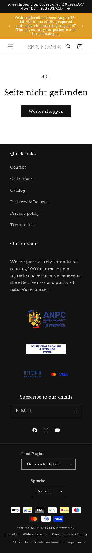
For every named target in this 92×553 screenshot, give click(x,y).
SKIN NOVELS (43, 528)
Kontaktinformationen (43, 542)
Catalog (17, 190)
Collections (21, 178)
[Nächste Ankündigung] (82, 25)
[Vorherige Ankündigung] (9, 25)
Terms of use (23, 225)
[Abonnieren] (76, 411)
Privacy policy (24, 213)
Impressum (75, 542)
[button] (10, 46)
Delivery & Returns (29, 202)
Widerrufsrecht (34, 534)
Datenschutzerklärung (69, 534)
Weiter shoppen (46, 111)
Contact (18, 167)
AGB (16, 542)
